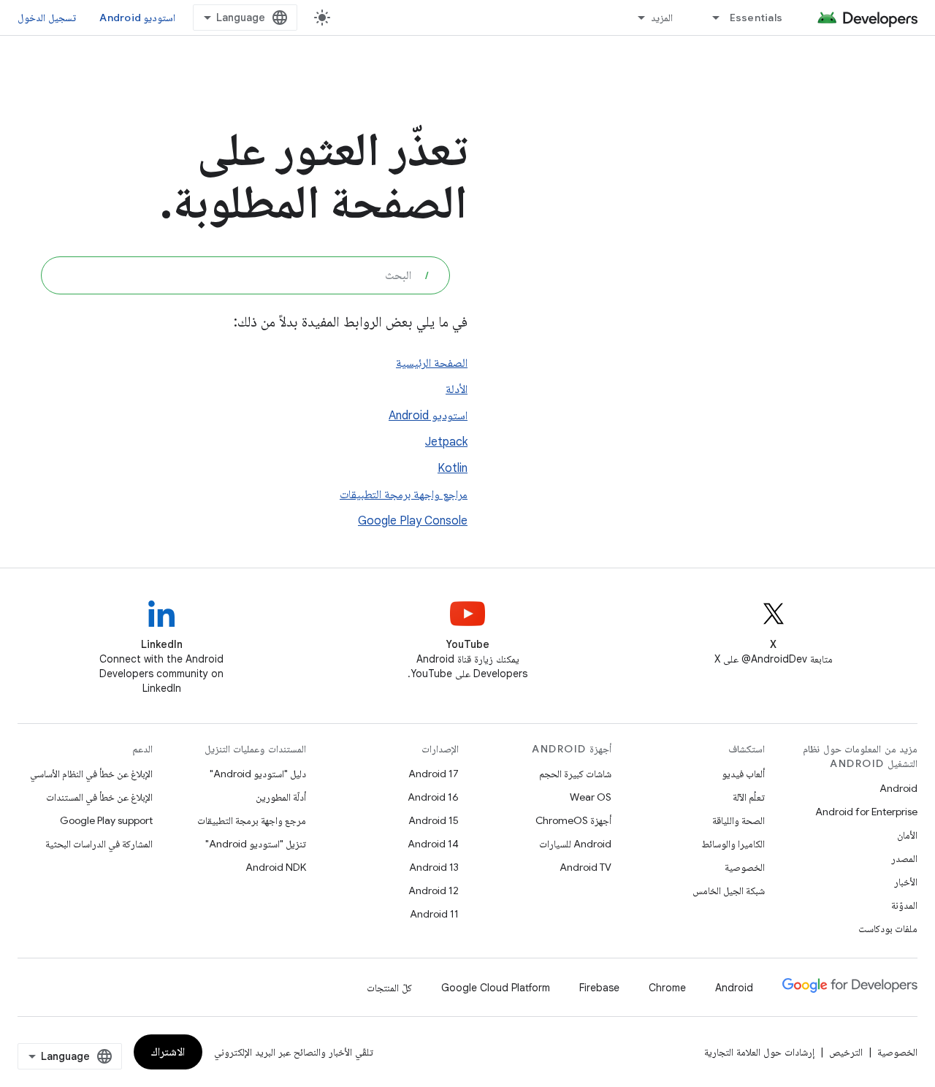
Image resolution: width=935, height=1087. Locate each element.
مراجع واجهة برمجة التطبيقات (404, 494)
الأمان (907, 835)
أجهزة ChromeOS (573, 820)
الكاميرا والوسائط (733, 843)
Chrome (667, 987)
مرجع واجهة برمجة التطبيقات (251, 820)
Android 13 (434, 867)
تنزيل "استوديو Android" (255, 843)
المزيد (662, 17)
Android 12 (433, 890)
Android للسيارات (575, 843)
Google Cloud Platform (495, 987)
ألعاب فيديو (743, 773)
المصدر (904, 858)
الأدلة (457, 389)
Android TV (585, 867)
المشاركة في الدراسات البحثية (99, 843)
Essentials (756, 17)
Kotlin (453, 468)
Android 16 (433, 797)
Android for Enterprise (866, 811)
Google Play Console (413, 521)
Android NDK (275, 867)
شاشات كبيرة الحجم (575, 773)
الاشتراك (168, 1052)
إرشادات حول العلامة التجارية (759, 1052)
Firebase (599, 987)
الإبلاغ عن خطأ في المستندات (99, 797)
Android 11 (434, 913)
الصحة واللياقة (738, 820)
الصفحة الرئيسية (432, 363)
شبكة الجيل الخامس (728, 890)
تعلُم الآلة (749, 797)
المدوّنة (904, 905)
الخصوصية (745, 867)
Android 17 (433, 773)
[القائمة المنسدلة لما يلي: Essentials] (710, 17)
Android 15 (433, 820)
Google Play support (106, 820)
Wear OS (590, 797)
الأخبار (905, 881)
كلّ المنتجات (389, 987)
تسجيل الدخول (47, 17)
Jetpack (446, 442)
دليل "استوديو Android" (258, 773)
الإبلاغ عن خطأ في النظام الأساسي (91, 773)
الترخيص (846, 1052)
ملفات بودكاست (887, 928)
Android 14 (433, 843)
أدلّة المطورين (281, 797)
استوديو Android (137, 17)
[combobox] (245, 275)
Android (898, 788)
